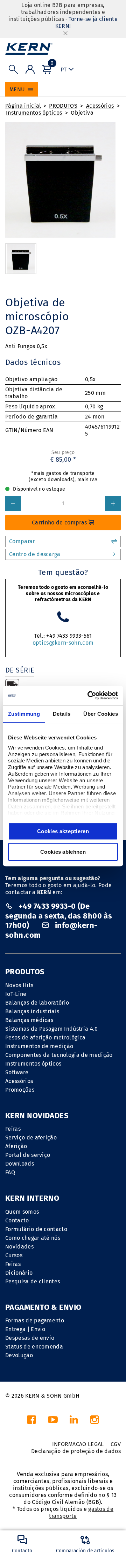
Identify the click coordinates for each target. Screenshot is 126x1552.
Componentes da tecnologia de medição (59, 1055)
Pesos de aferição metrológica (45, 1037)
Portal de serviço (27, 1155)
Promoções (19, 1089)
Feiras (13, 1128)
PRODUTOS (63, 105)
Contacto (17, 1220)
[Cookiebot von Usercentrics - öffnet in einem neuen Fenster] (89, 695)
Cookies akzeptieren (63, 831)
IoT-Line (16, 994)
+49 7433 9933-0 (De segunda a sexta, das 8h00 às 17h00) (58, 915)
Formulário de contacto (36, 1229)
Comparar (22, 541)
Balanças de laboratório (37, 1002)
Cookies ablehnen (63, 852)
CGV (116, 1444)
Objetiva (82, 112)
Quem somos (22, 1211)
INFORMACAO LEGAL (78, 1444)
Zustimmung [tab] (24, 714)
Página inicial (23, 105)
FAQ (10, 1172)
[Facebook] (31, 1421)
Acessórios (100, 105)
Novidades (19, 1246)
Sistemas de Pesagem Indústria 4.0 (51, 1028)
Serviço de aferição (31, 1137)
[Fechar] (65, 33)
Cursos (13, 1255)
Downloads (19, 1163)
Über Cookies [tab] (100, 714)
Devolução (19, 1355)
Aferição (16, 1146)
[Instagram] (94, 1421)
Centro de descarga (35, 554)
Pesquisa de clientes (32, 1281)
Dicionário (19, 1272)
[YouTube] (53, 1421)
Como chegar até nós (32, 1238)
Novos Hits (19, 985)
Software (17, 1072)
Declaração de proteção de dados (76, 1451)
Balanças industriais (32, 1011)
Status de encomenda (34, 1346)
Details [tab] (61, 714)
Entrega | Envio (25, 1329)
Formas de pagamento (34, 1320)
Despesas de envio (29, 1338)
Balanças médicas (29, 1020)
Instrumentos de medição (39, 1046)
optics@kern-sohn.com (63, 642)
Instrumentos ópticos (34, 112)
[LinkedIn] (74, 1421)
